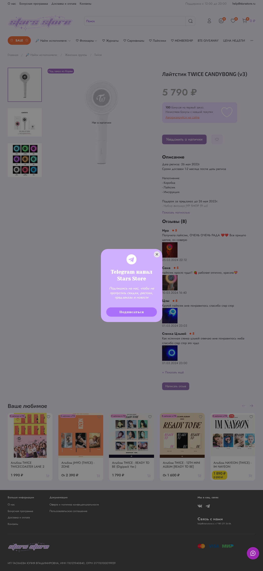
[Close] (157, 254)
